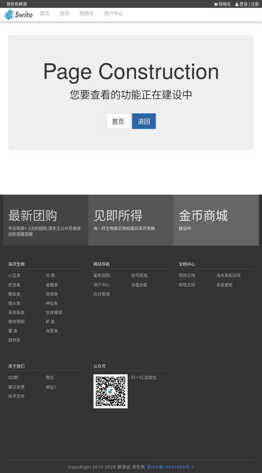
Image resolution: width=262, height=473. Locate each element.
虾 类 (50, 321)
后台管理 (101, 294)
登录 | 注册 (249, 4)
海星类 (52, 330)
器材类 (14, 340)
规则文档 (187, 275)
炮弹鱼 (52, 294)
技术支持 (16, 396)
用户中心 (101, 285)
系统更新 (224, 285)
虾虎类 (14, 285)
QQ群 (13, 377)
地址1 (51, 387)
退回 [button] (144, 121)
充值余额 (139, 285)
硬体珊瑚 (16, 321)
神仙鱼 (52, 303)
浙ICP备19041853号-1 (170, 467)
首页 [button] (118, 121)
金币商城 (139, 275)
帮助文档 (187, 285)
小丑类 (14, 275)
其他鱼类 (16, 312)
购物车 (224, 4)
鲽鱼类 (14, 294)
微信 (50, 377)
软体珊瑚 (54, 312)
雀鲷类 (52, 285)
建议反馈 (16, 387)
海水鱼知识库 (228, 275)
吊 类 (50, 275)
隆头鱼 (14, 303)
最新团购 (101, 275)
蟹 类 (12, 330)
